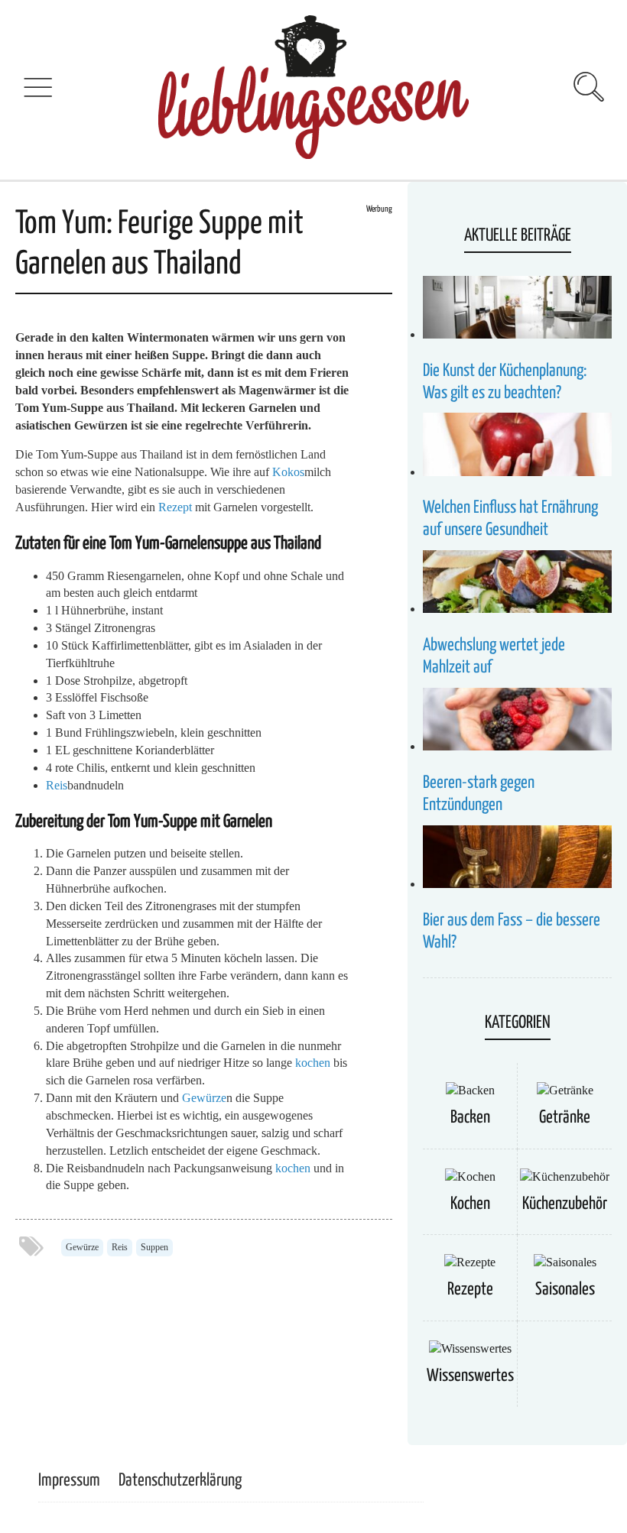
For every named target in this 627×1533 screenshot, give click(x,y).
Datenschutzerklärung (180, 1480)
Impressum (69, 1480)
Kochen (470, 1204)
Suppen (154, 1247)
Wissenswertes (470, 1376)
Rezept (175, 507)
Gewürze (204, 1097)
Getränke (564, 1117)
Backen (470, 1117)
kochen (312, 1062)
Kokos (288, 471)
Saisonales (565, 1289)
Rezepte (470, 1289)
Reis (56, 785)
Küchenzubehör (564, 1204)
